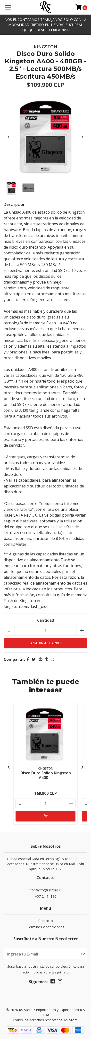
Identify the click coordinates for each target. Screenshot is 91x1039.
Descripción (14, 204)
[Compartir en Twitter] (34, 659)
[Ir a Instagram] (60, 982)
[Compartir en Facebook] (28, 659)
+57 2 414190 (45, 896)
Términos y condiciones (45, 927)
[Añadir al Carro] (45, 816)
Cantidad (45, 620)
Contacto (45, 920)
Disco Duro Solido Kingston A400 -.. (45, 775)
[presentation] (8, 137)
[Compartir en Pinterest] (40, 659)
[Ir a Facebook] (52, 982)
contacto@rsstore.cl (45, 890)
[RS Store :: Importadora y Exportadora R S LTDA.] (46, 7)
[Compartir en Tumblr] (46, 659)
